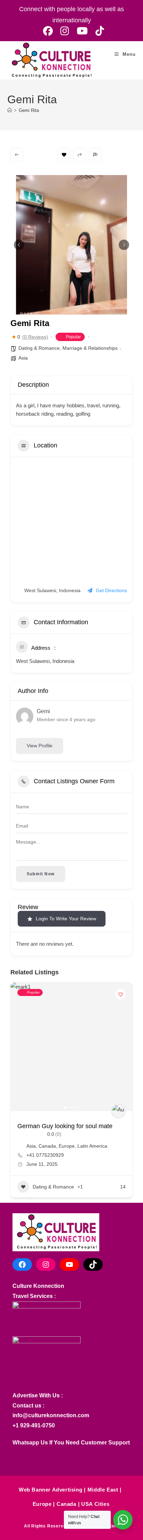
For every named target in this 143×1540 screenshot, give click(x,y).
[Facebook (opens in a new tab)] (48, 31)
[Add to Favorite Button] (120, 994)
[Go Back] (16, 155)
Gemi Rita (29, 110)
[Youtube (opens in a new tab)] (82, 31)
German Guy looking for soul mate (64, 1126)
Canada (47, 1146)
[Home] (9, 110)
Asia (23, 358)
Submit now (40, 873)
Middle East (102, 1490)
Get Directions (111, 590)
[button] (19, 245)
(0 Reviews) (35, 336)
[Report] (95, 155)
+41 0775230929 (45, 1155)
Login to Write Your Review (66, 918)
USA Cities (95, 1504)
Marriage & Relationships (90, 348)
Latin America (92, 1146)
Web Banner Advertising (50, 1490)
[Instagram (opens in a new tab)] (65, 31)
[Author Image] (118, 1111)
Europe (67, 1146)
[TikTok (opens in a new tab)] (98, 31)
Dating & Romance (39, 348)
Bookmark (64, 155)
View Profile (39, 745)
